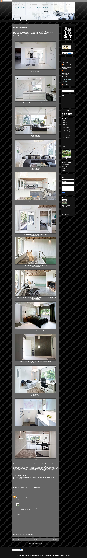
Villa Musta (28, 20)
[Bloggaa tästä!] (35, 487)
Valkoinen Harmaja (67, 79)
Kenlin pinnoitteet (65, 166)
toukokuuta (66, 135)
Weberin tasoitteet (65, 164)
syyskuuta (66, 129)
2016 (64, 125)
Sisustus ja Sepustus (67, 59)
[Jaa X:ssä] (36, 487)
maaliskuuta (66, 137)
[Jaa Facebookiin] (38, 487)
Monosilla (65, 76)
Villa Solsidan (66, 81)
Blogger (68, 555)
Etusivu (15, 20)
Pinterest (22, 20)
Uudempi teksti (16, 539)
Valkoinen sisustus (36, 489)
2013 (64, 146)
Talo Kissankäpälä (67, 64)
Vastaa (17, 499)
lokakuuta (66, 127)
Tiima (17, 496)
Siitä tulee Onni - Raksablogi (66, 74)
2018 (64, 122)
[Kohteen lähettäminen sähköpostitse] (34, 487)
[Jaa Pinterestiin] (39, 487)
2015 (64, 143)
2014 (64, 144)
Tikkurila (63, 168)
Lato (64, 70)
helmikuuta (66, 139)
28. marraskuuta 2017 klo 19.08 (38, 504)
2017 (64, 124)
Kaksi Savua (65, 84)
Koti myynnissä (30, 489)
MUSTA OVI (65, 62)
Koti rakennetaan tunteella (67, 68)
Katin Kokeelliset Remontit (41, 4)
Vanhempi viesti (54, 539)
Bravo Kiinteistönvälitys (22, 489)
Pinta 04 (63, 170)
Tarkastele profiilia (65, 214)
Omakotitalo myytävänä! (67, 131)
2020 (64, 120)
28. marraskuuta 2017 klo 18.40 (25, 496)
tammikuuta (66, 140)
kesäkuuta (66, 133)
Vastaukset (20, 501)
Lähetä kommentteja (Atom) (37, 543)
